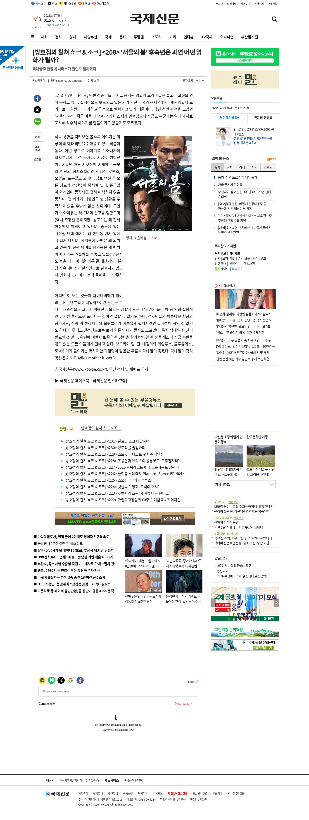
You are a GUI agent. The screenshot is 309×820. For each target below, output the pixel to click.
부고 (263, 258)
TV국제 (206, 37)
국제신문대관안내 (134, 780)
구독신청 (272, 4)
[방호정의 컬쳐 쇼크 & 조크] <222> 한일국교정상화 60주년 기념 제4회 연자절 (122, 499)
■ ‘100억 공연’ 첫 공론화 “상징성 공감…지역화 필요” (71, 584)
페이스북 (40, 3)
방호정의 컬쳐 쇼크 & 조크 (101, 428)
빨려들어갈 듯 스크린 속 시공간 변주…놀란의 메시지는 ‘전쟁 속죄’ (258, 340)
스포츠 (157, 37)
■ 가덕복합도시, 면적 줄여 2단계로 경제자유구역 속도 (71, 536)
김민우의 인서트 (229, 518)
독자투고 (143, 793)
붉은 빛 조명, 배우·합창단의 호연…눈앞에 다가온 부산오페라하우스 (258, 538)
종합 (217, 167)
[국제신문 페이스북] (75, 380)
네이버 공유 (37, 122)
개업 (232, 258)
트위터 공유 (37, 110)
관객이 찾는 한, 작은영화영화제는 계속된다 (242, 511)
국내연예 (225, 285)
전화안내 (98, 793)
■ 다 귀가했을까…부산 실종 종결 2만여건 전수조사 (69, 577)
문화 (122, 37)
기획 (172, 37)
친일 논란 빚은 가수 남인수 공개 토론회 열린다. (246, 358)
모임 (225, 258)
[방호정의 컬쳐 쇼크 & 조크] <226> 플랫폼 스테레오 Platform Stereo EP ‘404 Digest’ (129, 473)
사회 (44, 37)
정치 (58, 37)
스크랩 (37, 160)
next (276, 603)
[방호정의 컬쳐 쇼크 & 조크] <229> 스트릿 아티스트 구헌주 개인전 (114, 454)
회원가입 (232, 4)
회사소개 (83, 793)
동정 (255, 258)
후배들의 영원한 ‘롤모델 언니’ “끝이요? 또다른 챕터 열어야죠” (256, 326)
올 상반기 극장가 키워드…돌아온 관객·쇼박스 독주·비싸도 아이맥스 (183, 601)
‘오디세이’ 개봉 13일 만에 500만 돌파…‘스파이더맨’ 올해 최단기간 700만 (143, 565)
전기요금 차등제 (221, 107)
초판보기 (259, 4)
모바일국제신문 (236, 793)
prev (213, 603)
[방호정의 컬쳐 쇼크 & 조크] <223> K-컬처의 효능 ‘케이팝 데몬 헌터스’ (117, 493)
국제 (108, 37)
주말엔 (139, 37)
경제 (72, 37)
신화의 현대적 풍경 (226, 522)
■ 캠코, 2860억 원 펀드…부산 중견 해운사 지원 (66, 570)
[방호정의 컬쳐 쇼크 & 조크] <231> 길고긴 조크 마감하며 (107, 441)
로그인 (219, 4)
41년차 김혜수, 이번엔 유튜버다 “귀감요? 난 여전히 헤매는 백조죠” (259, 314)
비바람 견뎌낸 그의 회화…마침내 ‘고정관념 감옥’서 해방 (250, 506)
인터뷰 (189, 37)
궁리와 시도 (226, 502)
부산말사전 (249, 37)
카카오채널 (70, 3)
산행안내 (220, 263)
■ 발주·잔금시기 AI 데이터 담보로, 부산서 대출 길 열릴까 (73, 550)
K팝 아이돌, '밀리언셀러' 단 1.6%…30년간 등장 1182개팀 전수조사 (260, 346)
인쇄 (37, 137)
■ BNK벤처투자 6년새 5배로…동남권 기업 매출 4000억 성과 (76, 556)
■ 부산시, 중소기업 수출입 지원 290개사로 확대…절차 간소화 (76, 563)
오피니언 (226, 37)
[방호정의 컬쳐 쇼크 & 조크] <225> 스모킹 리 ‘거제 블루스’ (108, 480)
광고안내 (113, 793)
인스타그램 (103, 3)
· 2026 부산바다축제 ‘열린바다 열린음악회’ (242, 576)
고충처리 (217, 793)
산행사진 (249, 263)
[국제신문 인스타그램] (109, 380)
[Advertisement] (159, 273)
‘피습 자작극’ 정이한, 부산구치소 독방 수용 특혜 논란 (184, 563)
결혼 (240, 258)
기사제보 (158, 793)
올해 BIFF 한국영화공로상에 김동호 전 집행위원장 (143, 599)
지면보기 (245, 4)
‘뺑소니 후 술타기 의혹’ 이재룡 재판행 (240, 332)
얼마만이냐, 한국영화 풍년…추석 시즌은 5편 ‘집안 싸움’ (252, 320)
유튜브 (86, 3)
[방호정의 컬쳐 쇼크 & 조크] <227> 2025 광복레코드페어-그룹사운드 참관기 (121, 467)
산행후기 (234, 263)
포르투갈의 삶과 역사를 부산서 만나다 (238, 527)
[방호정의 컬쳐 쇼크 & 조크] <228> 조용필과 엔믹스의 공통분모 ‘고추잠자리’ (121, 460)
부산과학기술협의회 (71, 780)
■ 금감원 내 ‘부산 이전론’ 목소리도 (58, 543)
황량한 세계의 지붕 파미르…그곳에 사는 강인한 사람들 (228, 474)
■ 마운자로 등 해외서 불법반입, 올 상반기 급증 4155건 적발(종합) (79, 590)
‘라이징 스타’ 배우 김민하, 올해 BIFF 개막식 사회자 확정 (252, 352)
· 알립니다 (221, 570)
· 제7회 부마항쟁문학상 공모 (233, 565)
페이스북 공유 (37, 99)
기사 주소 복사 (37, 149)
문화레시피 (226, 534)
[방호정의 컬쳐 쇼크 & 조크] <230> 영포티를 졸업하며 (104, 447)
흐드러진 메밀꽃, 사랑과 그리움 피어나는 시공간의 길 (261, 474)
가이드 (222, 268)
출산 (248, 258)
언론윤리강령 (200, 793)
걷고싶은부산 (93, 780)
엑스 (54, 3)
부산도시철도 (243, 107)
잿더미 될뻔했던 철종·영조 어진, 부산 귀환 (241, 542)
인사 (217, 258)
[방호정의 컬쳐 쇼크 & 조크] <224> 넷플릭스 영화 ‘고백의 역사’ (111, 486)
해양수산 (90, 37)
